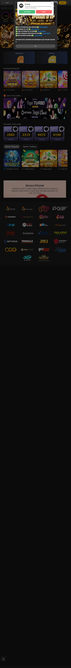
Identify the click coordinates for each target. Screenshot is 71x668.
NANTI (44, 11)
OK (35, 46)
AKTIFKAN (27, 11)
